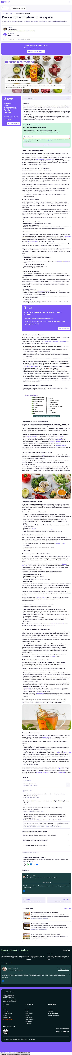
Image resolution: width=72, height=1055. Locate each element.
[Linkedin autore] (24, 891)
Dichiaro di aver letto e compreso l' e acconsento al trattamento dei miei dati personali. (47, 140)
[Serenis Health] (5, 2)
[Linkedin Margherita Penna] (3, 981)
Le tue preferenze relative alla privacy (21, 1052)
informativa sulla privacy (46, 140)
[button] (69, 2)
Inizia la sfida (46, 145)
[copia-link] (24, 864)
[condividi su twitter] (34, 864)
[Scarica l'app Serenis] (5, 1032)
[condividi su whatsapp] (28, 864)
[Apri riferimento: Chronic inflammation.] (68, 785)
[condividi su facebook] (37, 864)
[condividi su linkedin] (31, 864)
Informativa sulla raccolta (6, 1052)
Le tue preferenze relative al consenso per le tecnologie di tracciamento (15, 1054)
